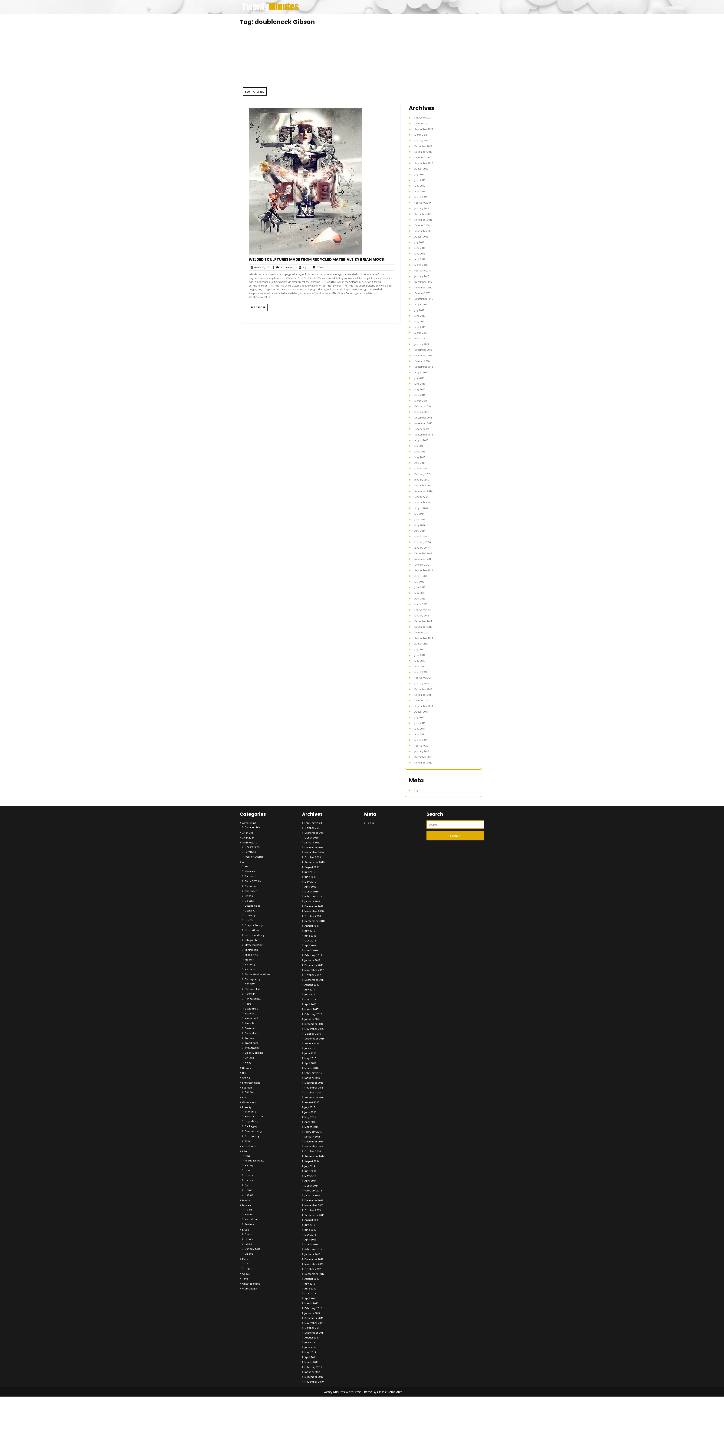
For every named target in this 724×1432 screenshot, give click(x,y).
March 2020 (420, 134)
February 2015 (422, 474)
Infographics (252, 940)
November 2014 (423, 491)
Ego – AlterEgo (254, 91)
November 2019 (423, 151)
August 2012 (421, 643)
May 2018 (419, 253)
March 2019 (420, 197)
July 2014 (419, 513)
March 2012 (420, 672)
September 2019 (423, 163)
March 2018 (420, 265)
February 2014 (422, 542)
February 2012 (422, 677)
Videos (249, 1253)
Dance (249, 1234)
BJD (244, 1073)
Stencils (249, 1023)
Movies (246, 1205)
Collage (249, 900)
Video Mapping (254, 1052)
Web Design (249, 1288)
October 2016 (421, 361)
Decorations (252, 847)
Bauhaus (250, 876)
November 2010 (423, 762)
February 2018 (422, 270)
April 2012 (419, 666)
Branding (250, 1111)
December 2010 (423, 757)
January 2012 (421, 683)
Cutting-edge (252, 905)
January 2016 (421, 412)
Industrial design (255, 935)
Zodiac (249, 1195)
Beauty (246, 1068)
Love (248, 1170)
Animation (248, 837)
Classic (249, 896)
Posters (249, 1214)
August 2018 (421, 236)
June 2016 (419, 383)
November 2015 (423, 423)
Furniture (250, 851)
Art (244, 862)
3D (246, 866)
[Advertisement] (362, 59)
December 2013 (423, 553)
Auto (247, 1155)
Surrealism (251, 1033)
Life (244, 1151)
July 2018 (419, 242)
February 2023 (422, 118)
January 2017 (421, 344)
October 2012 (421, 632)
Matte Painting (253, 945)
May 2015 (419, 457)
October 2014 (421, 496)
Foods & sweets (254, 1160)
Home (309, 1409)
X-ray (248, 1062)
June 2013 (419, 587)
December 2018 (423, 214)
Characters (251, 891)
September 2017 (423, 299)
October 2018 (421, 225)
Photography (253, 979)
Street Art (250, 1028)
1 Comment (283, 267)
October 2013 (421, 564)
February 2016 (422, 406)
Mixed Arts (251, 954)
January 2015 (421, 479)
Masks (246, 1200)
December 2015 (423, 417)
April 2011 (419, 734)
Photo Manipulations (257, 974)
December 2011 (423, 689)
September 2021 (423, 129)
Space (246, 1274)
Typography (252, 1047)
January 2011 (421, 751)
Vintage (249, 1057)
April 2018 (419, 259)
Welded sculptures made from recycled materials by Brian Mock (317, 259)
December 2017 (423, 282)
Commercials (253, 827)
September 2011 (423, 706)
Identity (247, 1107)
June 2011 (419, 723)
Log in (417, 790)
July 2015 (419, 446)
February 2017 (422, 338)
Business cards (254, 1116)
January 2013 (421, 615)
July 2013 (419, 581)
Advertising (249, 823)
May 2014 (419, 525)
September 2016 (423, 366)
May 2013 (419, 593)
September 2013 (423, 570)
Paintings (250, 964)
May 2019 (419, 185)
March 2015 (420, 468)
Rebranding (252, 1136)
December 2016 (423, 349)
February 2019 (422, 202)
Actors (248, 1209)
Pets (245, 1259)
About (309, 1419)
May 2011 (419, 728)
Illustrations (252, 930)
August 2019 (421, 168)
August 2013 (421, 576)
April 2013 (419, 598)
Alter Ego (247, 832)
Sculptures (251, 1008)
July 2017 (419, 310)
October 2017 (421, 293)
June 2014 (419, 519)
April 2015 (419, 463)
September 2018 (423, 231)
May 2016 (419, 389)
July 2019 (419, 174)
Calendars (251, 886)
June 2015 (419, 451)
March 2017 (420, 332)
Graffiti (249, 920)
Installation (249, 1146)
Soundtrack (252, 1219)
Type (248, 1141)
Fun (244, 1097)
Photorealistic (253, 989)
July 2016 (419, 378)
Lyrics (248, 1244)
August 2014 (421, 508)
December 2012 (423, 621)
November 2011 (423, 694)
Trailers (249, 1224)
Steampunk (252, 1018)
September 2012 (423, 638)
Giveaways (249, 1102)
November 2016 (423, 355)
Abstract (250, 871)
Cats (247, 1263)
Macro (251, 983)
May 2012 (419, 660)
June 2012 (419, 655)
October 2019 (421, 157)
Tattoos (249, 1038)
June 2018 (419, 248)
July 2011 (419, 717)
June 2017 (419, 315)
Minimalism (251, 949)
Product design (254, 1131)
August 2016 (421, 372)
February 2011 (422, 745)
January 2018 (421, 276)
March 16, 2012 (262, 267)
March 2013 (420, 604)
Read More (258, 307)
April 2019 (419, 191)
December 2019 (423, 146)
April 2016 (419, 395)
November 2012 (423, 627)
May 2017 (419, 321)
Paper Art (250, 969)
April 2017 (419, 327)
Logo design (252, 1121)
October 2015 (421, 429)
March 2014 (420, 536)
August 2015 (421, 440)
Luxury (249, 1175)
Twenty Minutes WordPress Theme (347, 1392)
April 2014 (419, 530)
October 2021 (421, 123)
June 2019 (419, 180)
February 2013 (422, 610)
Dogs (248, 1268)
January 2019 (421, 208)
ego (301, 267)
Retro (248, 1003)
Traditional (251, 1043)
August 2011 (421, 711)
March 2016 (420, 400)
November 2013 (423, 559)
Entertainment (251, 1082)
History (249, 1165)
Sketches (250, 1013)
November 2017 (423, 287)
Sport (248, 1185)
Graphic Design (254, 925)
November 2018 (423, 219)
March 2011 (420, 740)
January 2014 (421, 547)
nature (249, 1180)
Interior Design (254, 856)
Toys (245, 1278)
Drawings (250, 915)
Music (245, 1229)
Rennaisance (253, 998)
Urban (248, 1190)
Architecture (249, 842)
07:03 (316, 267)
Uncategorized (251, 1283)
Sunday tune (253, 1248)
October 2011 (421, 700)
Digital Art (251, 910)
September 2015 (423, 434)
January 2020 (421, 140)
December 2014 (423, 485)
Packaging (251, 1126)
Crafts (246, 1077)
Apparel (250, 1092)
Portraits (250, 994)
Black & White (253, 881)
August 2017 (421, 304)
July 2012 (419, 649)
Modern (249, 959)
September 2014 (423, 502)
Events (249, 1239)
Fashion (247, 1087)
